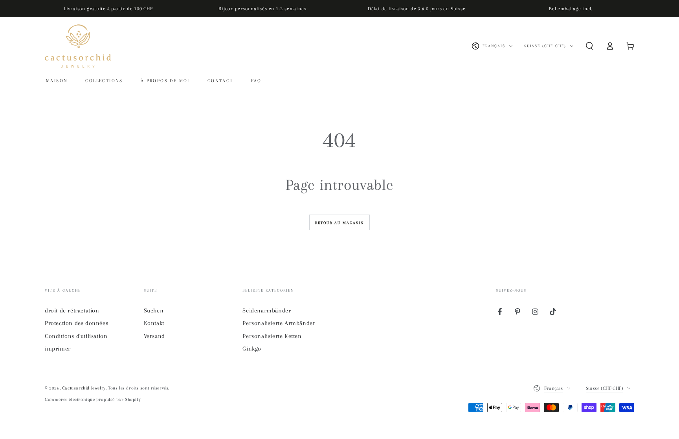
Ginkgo (251, 348)
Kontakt (154, 323)
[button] (589, 46)
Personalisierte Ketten (271, 336)
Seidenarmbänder (266, 310)
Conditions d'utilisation (76, 336)
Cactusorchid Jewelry (84, 388)
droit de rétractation (72, 310)
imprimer (58, 348)
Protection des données (76, 323)
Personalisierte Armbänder (278, 323)
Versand (154, 336)
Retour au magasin (339, 222)
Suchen (154, 310)
